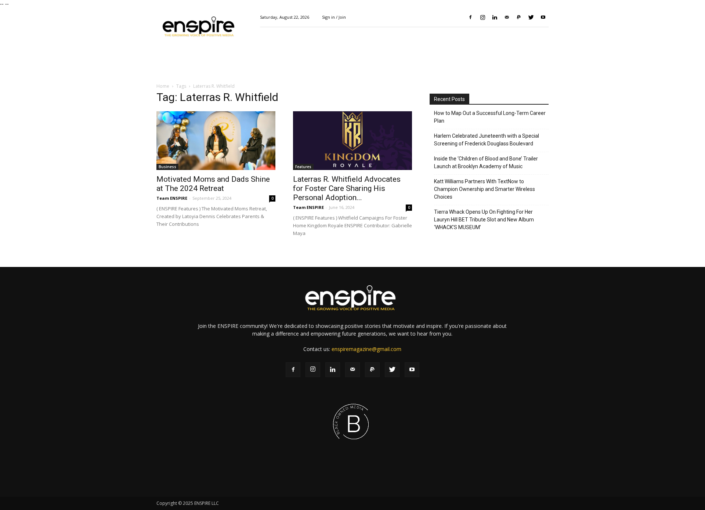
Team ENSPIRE (171, 198)
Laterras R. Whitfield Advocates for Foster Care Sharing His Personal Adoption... (347, 188)
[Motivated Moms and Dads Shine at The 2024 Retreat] (215, 140)
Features (303, 166)
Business (167, 166)
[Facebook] (470, 17)
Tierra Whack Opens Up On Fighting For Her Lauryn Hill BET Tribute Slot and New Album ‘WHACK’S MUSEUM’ (484, 219)
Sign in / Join (334, 17)
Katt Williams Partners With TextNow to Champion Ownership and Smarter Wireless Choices (484, 189)
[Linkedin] (494, 17)
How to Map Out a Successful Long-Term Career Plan (490, 117)
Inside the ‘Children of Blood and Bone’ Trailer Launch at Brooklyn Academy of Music (486, 162)
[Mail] (506, 17)
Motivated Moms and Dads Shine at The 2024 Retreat (213, 184)
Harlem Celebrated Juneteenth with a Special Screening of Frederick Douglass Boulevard (486, 140)
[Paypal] (518, 17)
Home (162, 86)
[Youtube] (543, 17)
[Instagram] (482, 17)
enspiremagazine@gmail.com (366, 349)
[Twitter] (530, 17)
